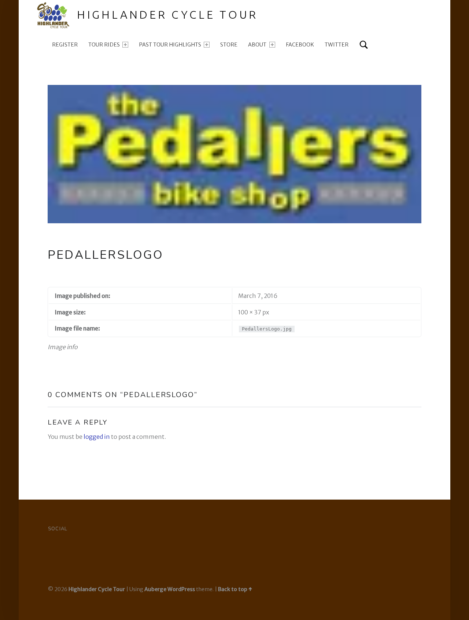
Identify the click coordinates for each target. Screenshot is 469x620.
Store (228, 44)
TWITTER (336, 44)
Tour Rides (104, 44)
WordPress (181, 589)
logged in (97, 436)
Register (65, 44)
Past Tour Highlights (170, 44)
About (257, 44)
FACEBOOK (300, 44)
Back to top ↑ (235, 589)
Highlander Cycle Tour (167, 14)
